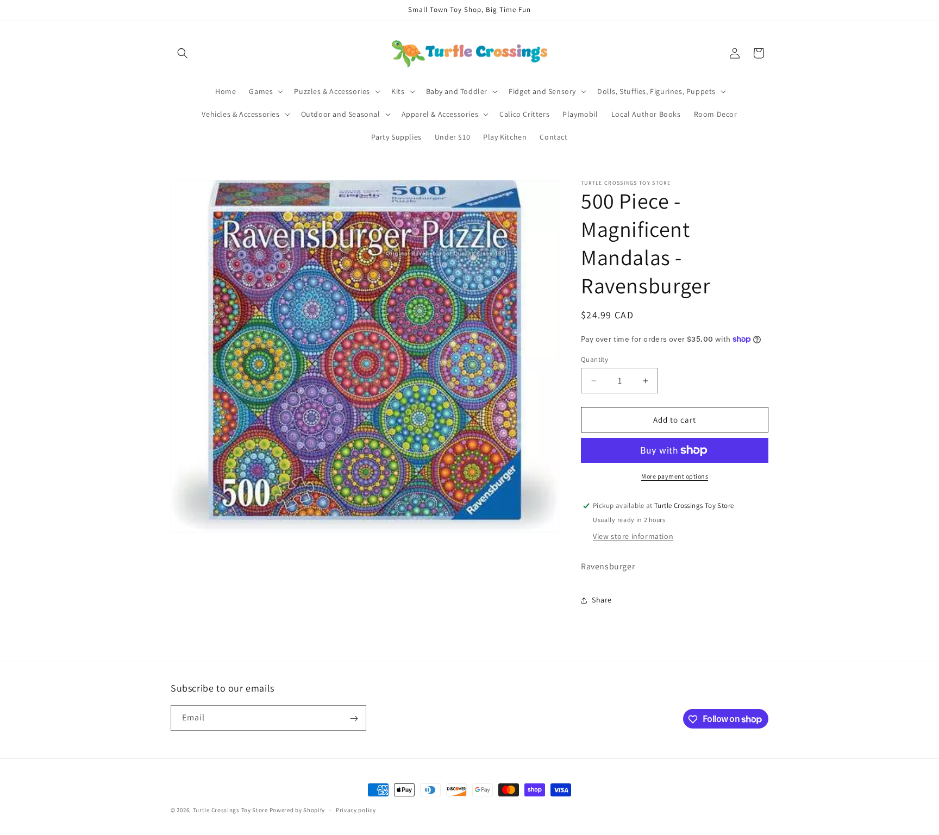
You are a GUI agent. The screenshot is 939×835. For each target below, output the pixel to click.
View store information (633, 536)
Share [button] (602, 600)
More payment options (674, 476)
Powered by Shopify (297, 810)
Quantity (594, 359)
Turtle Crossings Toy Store (230, 810)
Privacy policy (356, 809)
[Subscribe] (354, 718)
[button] (183, 53)
